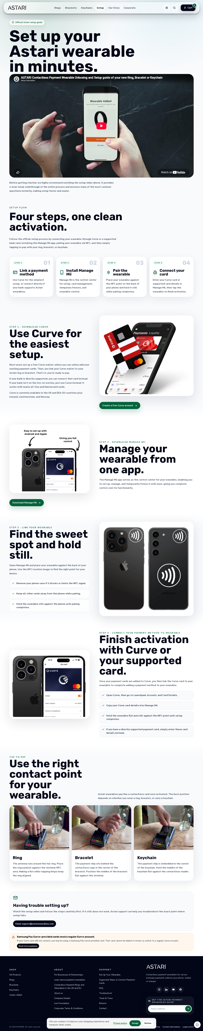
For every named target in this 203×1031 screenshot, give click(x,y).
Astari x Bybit (15, 995)
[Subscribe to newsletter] (188, 1009)
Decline (147, 1023)
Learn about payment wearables (69, 979)
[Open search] (174, 8)
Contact (103, 1008)
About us (58, 993)
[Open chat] (197, 1024)
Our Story (113, 7)
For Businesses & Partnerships (68, 974)
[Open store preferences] (166, 7)
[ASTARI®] (17, 7)
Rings (57, 7)
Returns (103, 1003)
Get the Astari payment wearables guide (167, 1001)
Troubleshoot (105, 993)
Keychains (86, 7)
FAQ (101, 988)
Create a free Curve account (117, 405)
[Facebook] (181, 990)
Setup (100, 7)
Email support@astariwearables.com (34, 923)
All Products (15, 974)
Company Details (62, 998)
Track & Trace (106, 998)
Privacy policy (120, 1023)
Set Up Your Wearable (110, 974)
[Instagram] (159, 990)
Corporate (130, 7)
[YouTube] (173, 990)
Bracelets (71, 7)
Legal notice (188, 1027)
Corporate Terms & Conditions (68, 1008)
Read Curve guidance (28, 946)
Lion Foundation (61, 1003)
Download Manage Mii (24, 502)
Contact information (171, 1027)
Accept (135, 1023)
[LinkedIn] (166, 990)
